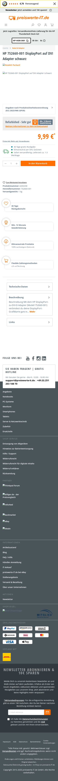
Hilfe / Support (9, 453)
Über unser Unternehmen (14, 587)
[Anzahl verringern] (5, 163)
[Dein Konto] (45, 25)
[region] (29, 87)
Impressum (7, 742)
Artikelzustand (9, 547)
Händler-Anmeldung (12, 562)
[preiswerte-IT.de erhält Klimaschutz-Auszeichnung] (7, 657)
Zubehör (7, 426)
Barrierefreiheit (35, 742)
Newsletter (8, 599)
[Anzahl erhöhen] (17, 163)
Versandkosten (9, 751)
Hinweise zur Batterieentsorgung (18, 448)
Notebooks (8, 396)
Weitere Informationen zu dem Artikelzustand (26, 126)
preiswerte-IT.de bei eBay (14, 572)
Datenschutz (23, 742)
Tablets (6, 416)
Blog (5, 552)
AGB (43, 722)
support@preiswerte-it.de (20, 380)
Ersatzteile (7, 431)
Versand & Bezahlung (12, 582)
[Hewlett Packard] (29, 65)
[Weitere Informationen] (51, 10)
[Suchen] (32, 25)
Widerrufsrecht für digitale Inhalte (18, 463)
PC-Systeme (8, 401)
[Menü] (6, 25)
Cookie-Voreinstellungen (49, 742)
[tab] (30, 287)
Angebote (7, 391)
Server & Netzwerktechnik (15, 421)
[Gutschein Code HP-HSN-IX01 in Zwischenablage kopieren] (27, 40)
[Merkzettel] (39, 25)
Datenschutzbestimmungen (35, 719)
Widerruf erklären (11, 468)
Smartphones (9, 411)
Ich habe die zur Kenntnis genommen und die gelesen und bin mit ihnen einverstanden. (30, 722)
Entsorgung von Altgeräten (15, 443)
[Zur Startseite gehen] (29, 18)
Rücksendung (9, 473)
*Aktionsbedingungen (14, 700)
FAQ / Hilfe (7, 557)
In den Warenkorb (38, 163)
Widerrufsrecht (10, 458)
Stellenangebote (10, 577)
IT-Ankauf (7, 567)
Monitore (7, 406)
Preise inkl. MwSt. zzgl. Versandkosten (16, 141)
